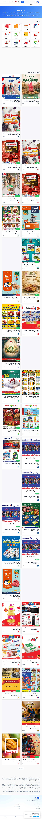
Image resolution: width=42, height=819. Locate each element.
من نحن (19, 802)
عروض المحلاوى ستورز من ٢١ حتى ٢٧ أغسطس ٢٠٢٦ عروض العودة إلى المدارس (31, 199)
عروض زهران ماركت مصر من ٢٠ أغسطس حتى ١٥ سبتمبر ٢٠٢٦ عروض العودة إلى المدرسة (31, 760)
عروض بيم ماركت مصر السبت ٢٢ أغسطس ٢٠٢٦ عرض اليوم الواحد (31, 331)
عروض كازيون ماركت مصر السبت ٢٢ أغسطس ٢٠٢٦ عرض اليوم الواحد (12, 298)
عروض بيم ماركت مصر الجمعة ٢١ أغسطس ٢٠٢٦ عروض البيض (31, 661)
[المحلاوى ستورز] (38, 169)
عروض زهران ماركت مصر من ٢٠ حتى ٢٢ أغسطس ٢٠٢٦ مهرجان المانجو (12, 760)
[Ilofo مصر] (37, 797)
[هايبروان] (18, 103)
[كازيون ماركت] (38, 235)
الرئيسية (38, 4)
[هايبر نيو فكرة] (38, 400)
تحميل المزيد (21, 768)
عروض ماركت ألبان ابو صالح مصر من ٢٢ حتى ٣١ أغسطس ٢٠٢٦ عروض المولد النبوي (31, 298)
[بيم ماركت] (38, 334)
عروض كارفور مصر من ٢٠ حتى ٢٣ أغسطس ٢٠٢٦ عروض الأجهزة (31, 464)
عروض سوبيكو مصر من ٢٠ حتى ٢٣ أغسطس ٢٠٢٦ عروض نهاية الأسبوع (12, 694)
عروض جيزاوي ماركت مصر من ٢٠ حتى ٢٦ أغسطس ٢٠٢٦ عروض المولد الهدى (12, 364)
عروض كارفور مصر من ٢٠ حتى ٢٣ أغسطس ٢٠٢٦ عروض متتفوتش (12, 464)
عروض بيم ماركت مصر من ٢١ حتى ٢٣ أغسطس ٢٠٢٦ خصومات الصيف (31, 629)
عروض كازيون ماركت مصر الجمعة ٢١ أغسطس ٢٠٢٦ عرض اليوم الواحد (11, 596)
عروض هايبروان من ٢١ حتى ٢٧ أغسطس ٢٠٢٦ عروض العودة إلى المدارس (12, 101)
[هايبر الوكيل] (18, 334)
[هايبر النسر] (18, 235)
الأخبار (27, 4)
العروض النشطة (37, 804)
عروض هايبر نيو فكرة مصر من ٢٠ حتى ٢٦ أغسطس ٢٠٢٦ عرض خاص (32, 397)
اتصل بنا (19, 808)
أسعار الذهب (31, 4)
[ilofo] (38, 2)
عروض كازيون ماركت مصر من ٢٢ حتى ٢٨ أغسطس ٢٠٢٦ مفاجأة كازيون (32, 232)
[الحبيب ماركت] (38, 103)
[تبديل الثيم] (19, 2)
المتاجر (35, 4)
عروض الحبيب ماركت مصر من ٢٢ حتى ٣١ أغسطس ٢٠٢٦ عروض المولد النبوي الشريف (31, 101)
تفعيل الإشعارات (36, 816)
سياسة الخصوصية (17, 804)
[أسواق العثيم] (38, 434)
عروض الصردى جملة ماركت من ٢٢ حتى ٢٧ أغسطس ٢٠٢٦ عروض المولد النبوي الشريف (31, 265)
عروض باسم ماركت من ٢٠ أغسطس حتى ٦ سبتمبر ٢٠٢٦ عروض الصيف (12, 199)
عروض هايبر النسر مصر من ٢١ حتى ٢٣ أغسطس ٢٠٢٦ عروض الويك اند (11, 232)
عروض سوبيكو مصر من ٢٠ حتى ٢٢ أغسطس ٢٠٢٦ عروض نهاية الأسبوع (31, 727)
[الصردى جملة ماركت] (38, 268)
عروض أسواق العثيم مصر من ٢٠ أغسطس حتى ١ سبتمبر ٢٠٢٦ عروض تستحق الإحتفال (30, 431)
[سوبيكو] (18, 697)
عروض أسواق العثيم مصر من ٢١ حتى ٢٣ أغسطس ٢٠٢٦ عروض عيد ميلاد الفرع (13, 431)
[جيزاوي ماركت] (18, 367)
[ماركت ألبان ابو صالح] (38, 301)
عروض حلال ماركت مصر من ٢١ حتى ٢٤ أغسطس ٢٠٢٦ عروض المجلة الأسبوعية (32, 694)
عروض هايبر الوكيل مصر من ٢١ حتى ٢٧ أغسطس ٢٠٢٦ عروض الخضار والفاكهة (13, 331)
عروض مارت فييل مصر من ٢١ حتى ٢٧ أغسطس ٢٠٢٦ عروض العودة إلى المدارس (11, 166)
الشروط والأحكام (17, 806)
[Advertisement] (21, 59)
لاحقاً (31, 816)
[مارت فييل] (18, 136)
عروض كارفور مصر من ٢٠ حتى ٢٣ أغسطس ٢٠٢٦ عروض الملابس (12, 530)
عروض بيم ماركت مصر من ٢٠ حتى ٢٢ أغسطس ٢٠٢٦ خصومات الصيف (11, 661)
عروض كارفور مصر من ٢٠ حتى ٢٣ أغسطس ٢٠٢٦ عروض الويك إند (31, 563)
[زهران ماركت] (38, 763)
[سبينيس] (18, 401)
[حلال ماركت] (38, 697)
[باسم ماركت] (18, 202)
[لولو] (18, 566)
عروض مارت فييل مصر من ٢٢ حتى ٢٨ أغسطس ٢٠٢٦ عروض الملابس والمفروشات (11, 134)
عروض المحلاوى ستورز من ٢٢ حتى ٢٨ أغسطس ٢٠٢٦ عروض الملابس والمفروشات (31, 166)
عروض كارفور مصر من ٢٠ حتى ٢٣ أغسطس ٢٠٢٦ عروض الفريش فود (31, 530)
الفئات (23, 4)
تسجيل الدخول (5, 1)
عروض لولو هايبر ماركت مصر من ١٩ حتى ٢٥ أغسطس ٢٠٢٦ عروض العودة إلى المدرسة (12, 563)
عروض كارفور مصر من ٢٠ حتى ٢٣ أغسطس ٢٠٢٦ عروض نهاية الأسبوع (31, 497)
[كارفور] (38, 467)
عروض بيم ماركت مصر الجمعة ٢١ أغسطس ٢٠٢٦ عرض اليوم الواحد (12, 629)
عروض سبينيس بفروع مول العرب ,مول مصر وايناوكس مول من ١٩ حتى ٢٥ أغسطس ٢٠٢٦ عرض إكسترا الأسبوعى (12, 397)
